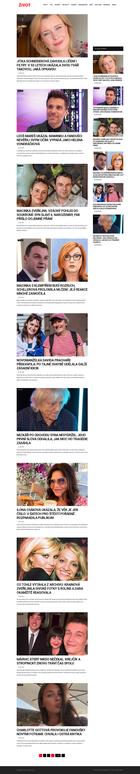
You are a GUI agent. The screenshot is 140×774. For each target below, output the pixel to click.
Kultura (98, 5)
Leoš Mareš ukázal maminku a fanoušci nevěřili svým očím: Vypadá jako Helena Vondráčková (50, 140)
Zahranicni (83, 5)
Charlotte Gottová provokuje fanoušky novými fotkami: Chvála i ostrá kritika (51, 732)
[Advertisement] (108, 28)
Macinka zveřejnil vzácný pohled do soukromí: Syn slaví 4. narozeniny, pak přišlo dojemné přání (48, 215)
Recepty (65, 5)
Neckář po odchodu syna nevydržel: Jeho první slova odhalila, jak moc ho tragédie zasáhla (52, 439)
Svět (91, 5)
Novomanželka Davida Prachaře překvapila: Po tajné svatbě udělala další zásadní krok (52, 364)
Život (45, 5)
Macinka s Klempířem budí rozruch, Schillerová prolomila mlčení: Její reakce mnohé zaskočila (52, 290)
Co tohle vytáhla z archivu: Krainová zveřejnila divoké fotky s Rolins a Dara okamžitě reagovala (50, 589)
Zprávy (58, 5)
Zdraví (73, 5)
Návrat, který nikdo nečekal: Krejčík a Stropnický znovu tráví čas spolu (48, 661)
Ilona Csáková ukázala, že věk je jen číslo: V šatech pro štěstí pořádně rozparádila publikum (47, 514)
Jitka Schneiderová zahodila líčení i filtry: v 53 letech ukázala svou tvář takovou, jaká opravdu (48, 65)
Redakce (106, 5)
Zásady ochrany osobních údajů (101, 770)
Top (51, 5)
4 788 (57, 755)
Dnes (114, 5)
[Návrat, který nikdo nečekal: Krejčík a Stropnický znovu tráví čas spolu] (52, 633)
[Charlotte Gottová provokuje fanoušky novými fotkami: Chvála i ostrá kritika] (52, 704)
